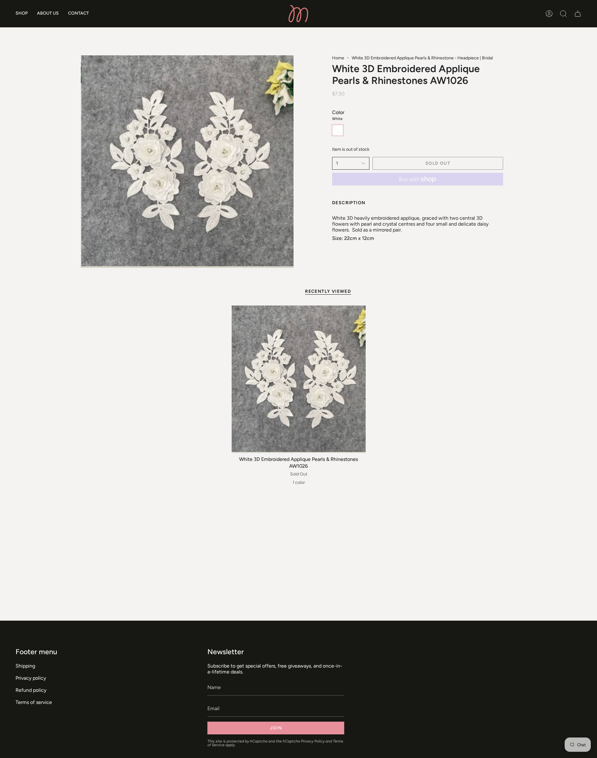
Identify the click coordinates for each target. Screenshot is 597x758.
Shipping (25, 666)
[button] (21, 13)
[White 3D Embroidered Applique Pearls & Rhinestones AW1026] (299, 379)
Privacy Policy (313, 741)
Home (338, 58)
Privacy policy (31, 678)
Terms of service (34, 702)
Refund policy (31, 690)
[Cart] (578, 13)
